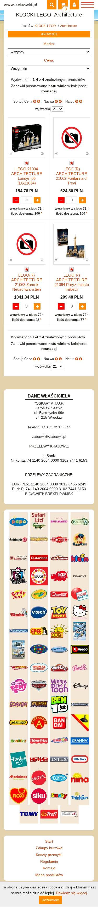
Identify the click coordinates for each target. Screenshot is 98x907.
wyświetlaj (43, 109)
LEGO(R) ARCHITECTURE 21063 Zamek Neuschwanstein (26, 282)
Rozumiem (50, 900)
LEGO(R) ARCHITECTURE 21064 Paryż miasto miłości (72, 282)
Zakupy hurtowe (49, 848)
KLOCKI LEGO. (46, 26)
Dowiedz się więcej (71, 893)
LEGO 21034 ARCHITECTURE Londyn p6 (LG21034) (26, 176)
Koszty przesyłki (49, 855)
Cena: (49, 60)
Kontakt (49, 868)
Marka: (49, 44)
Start (49, 841)
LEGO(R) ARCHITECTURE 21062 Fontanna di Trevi (71, 176)
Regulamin (49, 861)
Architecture (68, 26)
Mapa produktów (49, 875)
